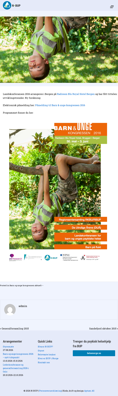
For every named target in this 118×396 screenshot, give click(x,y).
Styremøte (8, 346)
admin (23, 306)
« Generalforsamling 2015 (14, 328)
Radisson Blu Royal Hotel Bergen (76, 93)
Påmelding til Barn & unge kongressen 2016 (60, 105)
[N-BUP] (12, 5)
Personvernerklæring (50, 390)
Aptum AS (89, 390)
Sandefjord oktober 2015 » (103, 328)
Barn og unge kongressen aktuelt (26, 285)
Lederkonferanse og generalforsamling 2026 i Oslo (16, 368)
